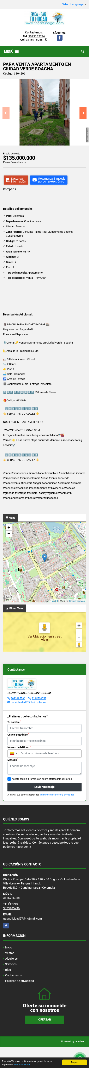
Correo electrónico (18, 734)
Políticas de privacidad (19, 981)
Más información (22, 1064)
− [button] (8, 533)
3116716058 (34, 39)
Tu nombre (14, 722)
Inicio (8, 947)
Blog (8, 969)
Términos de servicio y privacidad (57, 794)
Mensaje (12, 759)
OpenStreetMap (77, 600)
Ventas (9, 953)
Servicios (11, 964)
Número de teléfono (19, 747)
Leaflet (54, 600)
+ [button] (8, 527)
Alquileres (11, 958)
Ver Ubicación (38, 636)
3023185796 (36, 36)
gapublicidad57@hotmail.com (28, 702)
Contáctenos (13, 975)
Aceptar (74, 1062)
